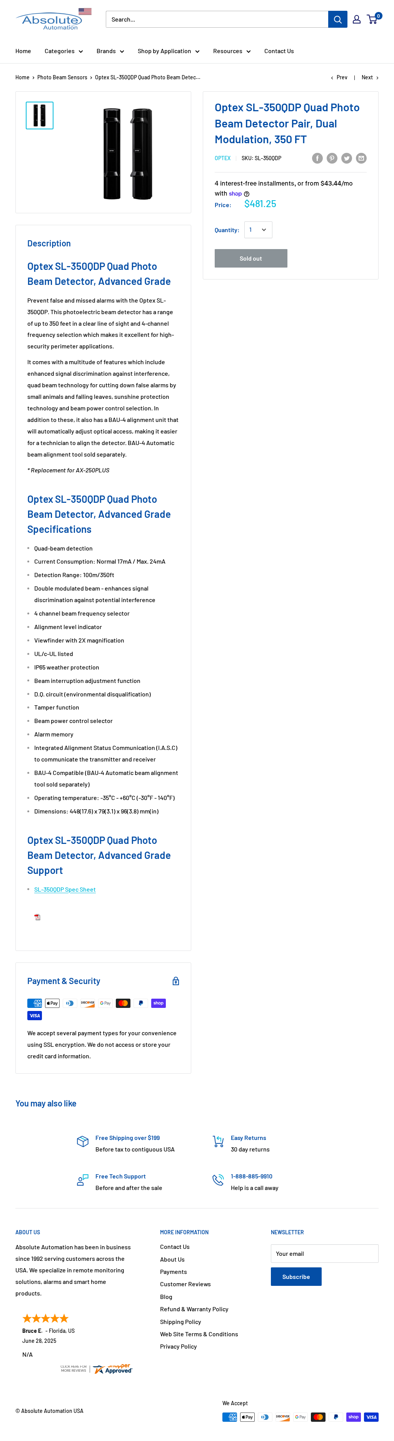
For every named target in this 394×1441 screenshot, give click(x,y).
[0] (372, 19)
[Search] (337, 19)
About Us (172, 1259)
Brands (106, 50)
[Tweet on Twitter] (346, 158)
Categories (60, 50)
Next (367, 77)
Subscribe (296, 1276)
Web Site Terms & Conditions (199, 1333)
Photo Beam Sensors (62, 77)
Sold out (251, 258)
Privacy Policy (178, 1346)
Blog (166, 1296)
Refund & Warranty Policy (194, 1308)
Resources (227, 50)
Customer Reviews (185, 1283)
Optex (222, 158)
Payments (173, 1271)
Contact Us (279, 50)
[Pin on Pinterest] (332, 158)
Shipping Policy (180, 1321)
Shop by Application (164, 50)
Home (23, 50)
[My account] (357, 19)
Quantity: (227, 229)
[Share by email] (361, 158)
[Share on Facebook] (317, 158)
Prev (342, 77)
